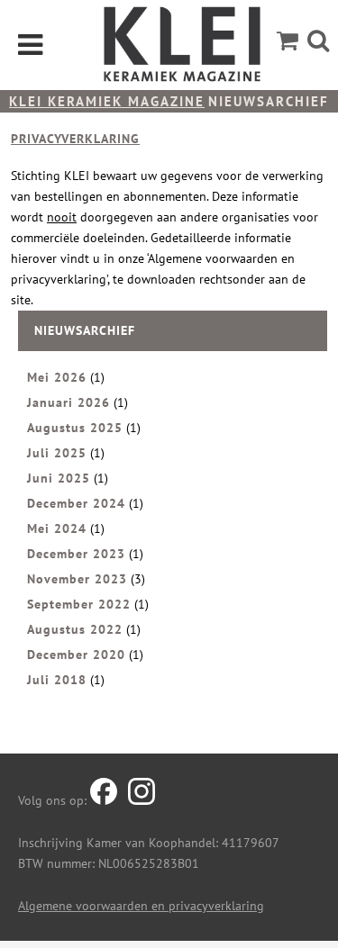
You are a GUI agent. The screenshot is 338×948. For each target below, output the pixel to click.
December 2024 (76, 503)
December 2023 (76, 554)
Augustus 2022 (75, 629)
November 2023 (77, 579)
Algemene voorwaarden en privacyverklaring (141, 906)
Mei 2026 (57, 377)
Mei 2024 (57, 528)
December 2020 (76, 654)
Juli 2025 (57, 453)
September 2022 (79, 604)
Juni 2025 (58, 478)
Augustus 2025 (75, 428)
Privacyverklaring (75, 139)
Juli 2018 (57, 680)
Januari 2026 (68, 402)
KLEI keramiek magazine (107, 101)
